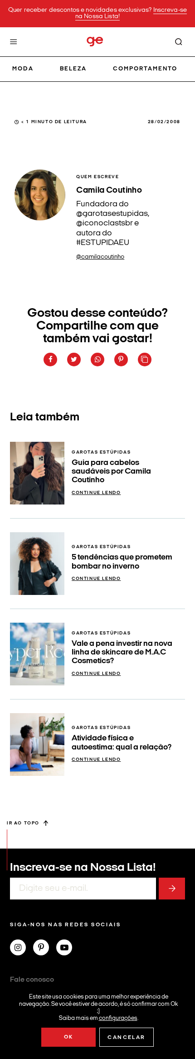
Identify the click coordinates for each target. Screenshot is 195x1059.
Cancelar (126, 1037)
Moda (23, 69)
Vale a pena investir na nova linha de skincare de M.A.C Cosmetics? (122, 652)
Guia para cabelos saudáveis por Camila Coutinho (111, 472)
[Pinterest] (44, 948)
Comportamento (145, 69)
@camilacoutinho (100, 257)
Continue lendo (96, 492)
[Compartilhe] (144, 359)
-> (172, 888)
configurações (118, 1018)
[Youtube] (67, 948)
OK (68, 1037)
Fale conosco (32, 980)
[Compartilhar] (50, 359)
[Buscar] (178, 42)
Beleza (73, 69)
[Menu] (13, 41)
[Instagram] (21, 948)
